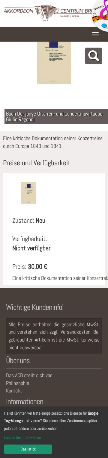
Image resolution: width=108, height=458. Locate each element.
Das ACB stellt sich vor (29, 375)
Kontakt (14, 390)
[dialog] (54, 432)
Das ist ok (28, 449)
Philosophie (17, 383)
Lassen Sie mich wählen (22, 437)
